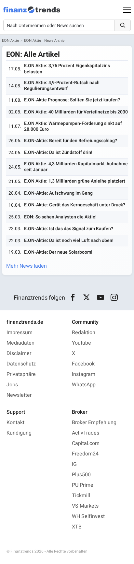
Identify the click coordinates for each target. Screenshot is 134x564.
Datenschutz (21, 364)
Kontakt (15, 422)
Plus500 (81, 475)
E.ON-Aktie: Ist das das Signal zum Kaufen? (68, 228)
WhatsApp (84, 385)
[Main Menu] (127, 10)
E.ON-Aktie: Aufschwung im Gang (58, 193)
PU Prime (82, 485)
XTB (77, 527)
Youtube (81, 343)
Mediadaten (20, 343)
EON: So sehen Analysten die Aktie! (60, 217)
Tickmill (81, 495)
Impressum (20, 332)
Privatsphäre (21, 374)
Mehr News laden (26, 266)
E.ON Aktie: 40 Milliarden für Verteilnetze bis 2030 (76, 112)
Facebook (83, 364)
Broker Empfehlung (94, 422)
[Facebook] (72, 298)
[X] (86, 298)
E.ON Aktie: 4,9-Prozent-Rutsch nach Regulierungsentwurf (62, 85)
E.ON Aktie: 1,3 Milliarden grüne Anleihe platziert (74, 181)
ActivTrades (85, 433)
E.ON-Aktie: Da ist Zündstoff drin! (58, 152)
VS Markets (85, 506)
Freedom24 (85, 454)
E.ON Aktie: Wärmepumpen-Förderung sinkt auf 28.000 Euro (73, 126)
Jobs (12, 385)
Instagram (83, 374)
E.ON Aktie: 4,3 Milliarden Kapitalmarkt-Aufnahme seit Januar (76, 166)
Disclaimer (19, 353)
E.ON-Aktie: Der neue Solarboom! (58, 252)
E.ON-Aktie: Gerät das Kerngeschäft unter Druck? (74, 204)
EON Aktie (10, 40)
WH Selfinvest (88, 516)
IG (74, 464)
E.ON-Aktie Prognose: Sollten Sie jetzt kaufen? (72, 99)
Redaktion (83, 332)
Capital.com (86, 443)
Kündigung (19, 433)
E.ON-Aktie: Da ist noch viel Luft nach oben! (69, 240)
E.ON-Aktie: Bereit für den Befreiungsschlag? (70, 140)
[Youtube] (100, 298)
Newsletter (19, 395)
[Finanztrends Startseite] (31, 13)
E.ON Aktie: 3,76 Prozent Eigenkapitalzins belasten (67, 68)
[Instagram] (114, 298)
